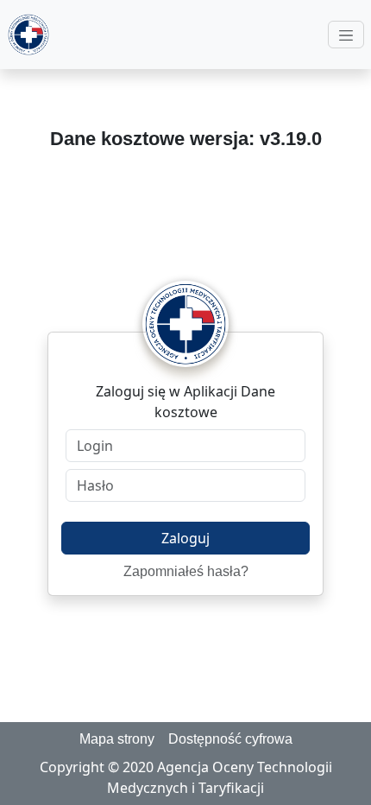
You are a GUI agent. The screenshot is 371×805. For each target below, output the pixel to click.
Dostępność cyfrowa (230, 739)
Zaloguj (185, 538)
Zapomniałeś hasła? (185, 571)
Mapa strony (116, 739)
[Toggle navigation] (346, 34)
